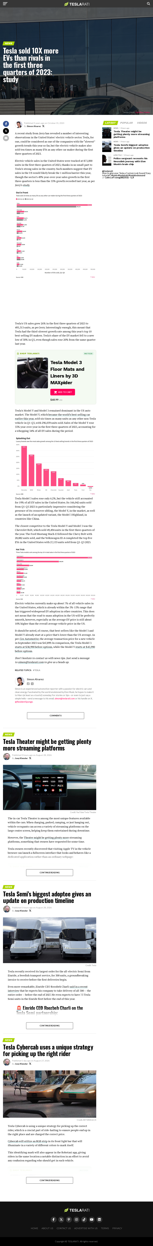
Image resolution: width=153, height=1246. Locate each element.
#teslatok (123, 175)
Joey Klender (21, 758)
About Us (47, 1228)
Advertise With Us (86, 1228)
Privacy (117, 1228)
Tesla (37, 670)
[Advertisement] (55, 300)
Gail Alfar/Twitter (142, 112)
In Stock (88, 354)
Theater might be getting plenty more (46, 837)
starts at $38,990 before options (33, 647)
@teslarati (107, 171)
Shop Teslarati (29, 353)
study (26, 185)
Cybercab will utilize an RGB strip (27, 1141)
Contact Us (64, 1228)
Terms (105, 1228)
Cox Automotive (29, 639)
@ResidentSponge (24, 702)
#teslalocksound (136, 175)
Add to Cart (65, 392)
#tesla (114, 175)
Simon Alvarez (34, 126)
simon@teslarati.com (65, 698)
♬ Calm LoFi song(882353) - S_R (118, 177)
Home (34, 1228)
